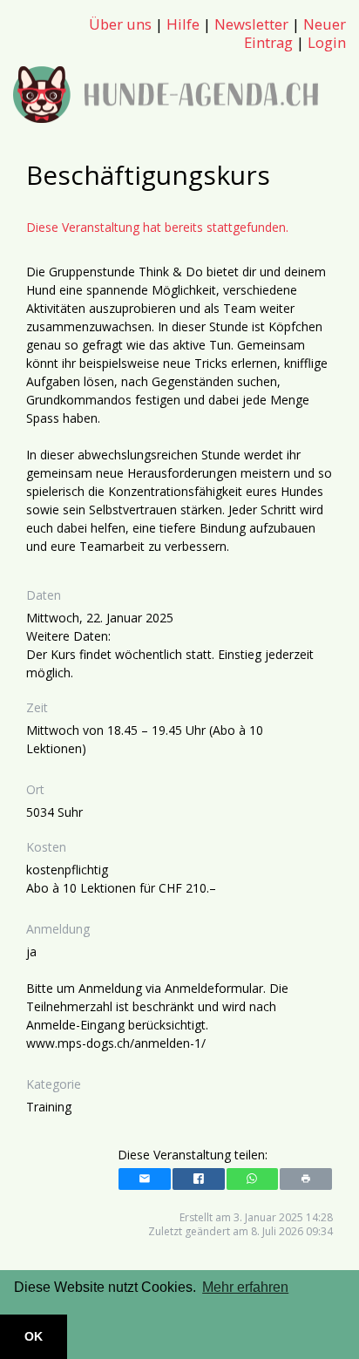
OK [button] (33, 1336)
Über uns (120, 24)
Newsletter (251, 24)
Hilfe (183, 24)
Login (327, 42)
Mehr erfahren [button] (245, 1287)
